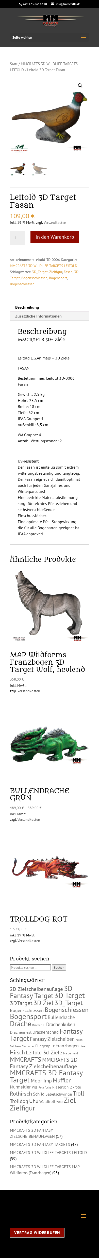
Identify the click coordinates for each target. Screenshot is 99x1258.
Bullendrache (61, 1017)
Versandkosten (55, 222)
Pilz (35, 1087)
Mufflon (62, 1080)
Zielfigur (55, 272)
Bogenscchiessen (34, 278)
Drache (20, 1023)
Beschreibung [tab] (27, 307)
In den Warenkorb (55, 237)
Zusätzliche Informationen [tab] (38, 316)
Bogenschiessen (22, 284)
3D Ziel (44, 1002)
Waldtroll (47, 1101)
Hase (83, 1046)
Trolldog (19, 1101)
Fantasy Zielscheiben (52, 1039)
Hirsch (17, 1052)
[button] (80, 85)
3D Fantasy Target (41, 992)
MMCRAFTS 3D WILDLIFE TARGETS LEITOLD (43, 265)
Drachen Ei (38, 1025)
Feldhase (15, 1046)
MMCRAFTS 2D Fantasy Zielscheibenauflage (43, 1063)
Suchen (59, 967)
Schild (38, 1094)
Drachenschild (45, 1032)
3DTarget (21, 1003)
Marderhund (70, 1053)
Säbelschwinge (58, 1094)
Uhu (33, 1101)
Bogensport (58, 278)
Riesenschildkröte (66, 1087)
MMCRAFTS (25, 1059)
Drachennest (20, 1032)
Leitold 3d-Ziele (44, 1052)
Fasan (68, 272)
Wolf (59, 1102)
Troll (78, 1093)
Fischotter (28, 1046)
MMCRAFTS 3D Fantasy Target (46, 1076)
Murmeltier (20, 1087)
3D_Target (40, 272)
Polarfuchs (45, 1087)
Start (14, 63)
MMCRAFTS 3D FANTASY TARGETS (40, 1144)
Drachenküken (60, 1024)
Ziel (70, 1100)
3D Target (69, 995)
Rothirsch (21, 1093)
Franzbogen (67, 1046)
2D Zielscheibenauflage (36, 989)
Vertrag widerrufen (37, 1232)
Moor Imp (41, 1080)
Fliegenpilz (45, 1045)
